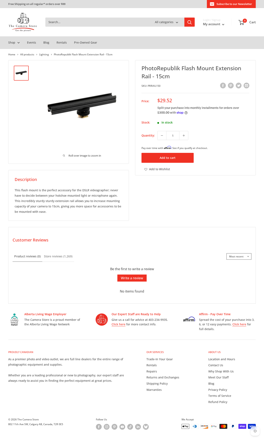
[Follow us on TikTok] (130, 427)
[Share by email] (246, 85)
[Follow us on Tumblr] (146, 427)
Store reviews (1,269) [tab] (58, 256)
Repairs (151, 371)
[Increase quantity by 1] (183, 135)
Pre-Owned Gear (85, 42)
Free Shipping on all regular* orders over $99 (36, 4)
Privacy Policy (217, 390)
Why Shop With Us (221, 371)
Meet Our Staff (218, 377)
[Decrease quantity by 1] (162, 135)
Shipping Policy (157, 383)
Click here (118, 324)
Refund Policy (217, 402)
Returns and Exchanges (162, 377)
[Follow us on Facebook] (99, 427)
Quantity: (148, 135)
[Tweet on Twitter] (239, 85)
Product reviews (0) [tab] (27, 256)
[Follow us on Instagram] (107, 427)
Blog (46, 42)
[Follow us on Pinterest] (114, 427)
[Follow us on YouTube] (122, 427)
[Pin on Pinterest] (231, 85)
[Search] (189, 22)
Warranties (154, 390)
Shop (11, 42)
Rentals (62, 42)
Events (31, 42)
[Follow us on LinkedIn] (138, 427)
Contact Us (215, 365)
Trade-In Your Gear (159, 359)
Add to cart (168, 158)
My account (212, 24)
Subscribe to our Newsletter (234, 4)
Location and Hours (221, 359)
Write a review (132, 278)
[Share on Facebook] (223, 85)
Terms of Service (219, 396)
